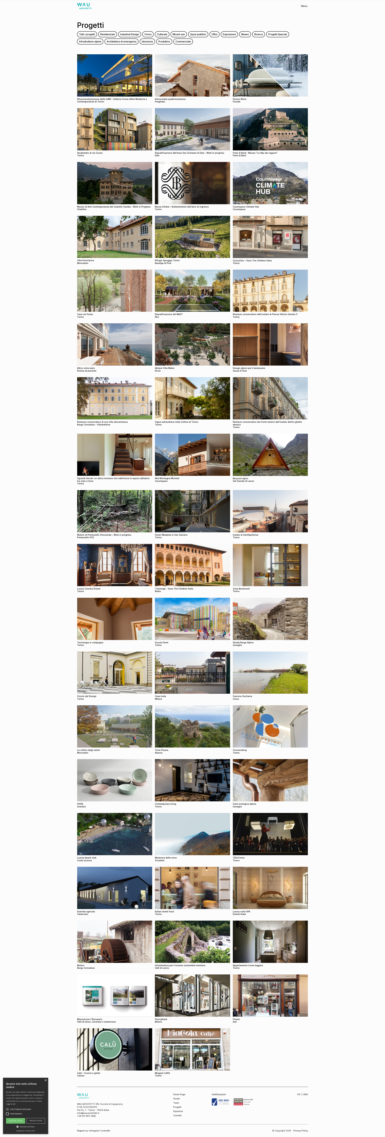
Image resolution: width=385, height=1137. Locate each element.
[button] (25, 1126)
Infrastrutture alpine (90, 41)
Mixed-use (179, 34)
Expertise (178, 1111)
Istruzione (147, 41)
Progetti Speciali (277, 34)
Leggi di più (11, 1104)
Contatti (177, 1115)
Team (176, 1103)
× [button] (45, 1080)
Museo (245, 34)
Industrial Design (129, 34)
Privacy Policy (300, 1130)
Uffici (214, 34)
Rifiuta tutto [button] (36, 1121)
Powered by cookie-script (25, 1131)
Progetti (177, 1107)
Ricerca (258, 34)
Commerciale (183, 41)
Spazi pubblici (198, 34)
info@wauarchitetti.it (88, 1113)
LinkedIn (105, 1130)
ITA (298, 1094)
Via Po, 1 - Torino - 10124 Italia (93, 1110)
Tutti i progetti (87, 34)
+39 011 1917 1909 (86, 1116)
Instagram (94, 1130)
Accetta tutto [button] (15, 1121)
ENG (305, 1094)
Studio (176, 1098)
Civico (148, 34)
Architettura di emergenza (121, 41)
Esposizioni (229, 34)
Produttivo (164, 41)
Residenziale (107, 34)
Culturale (162, 34)
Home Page (179, 1094)
